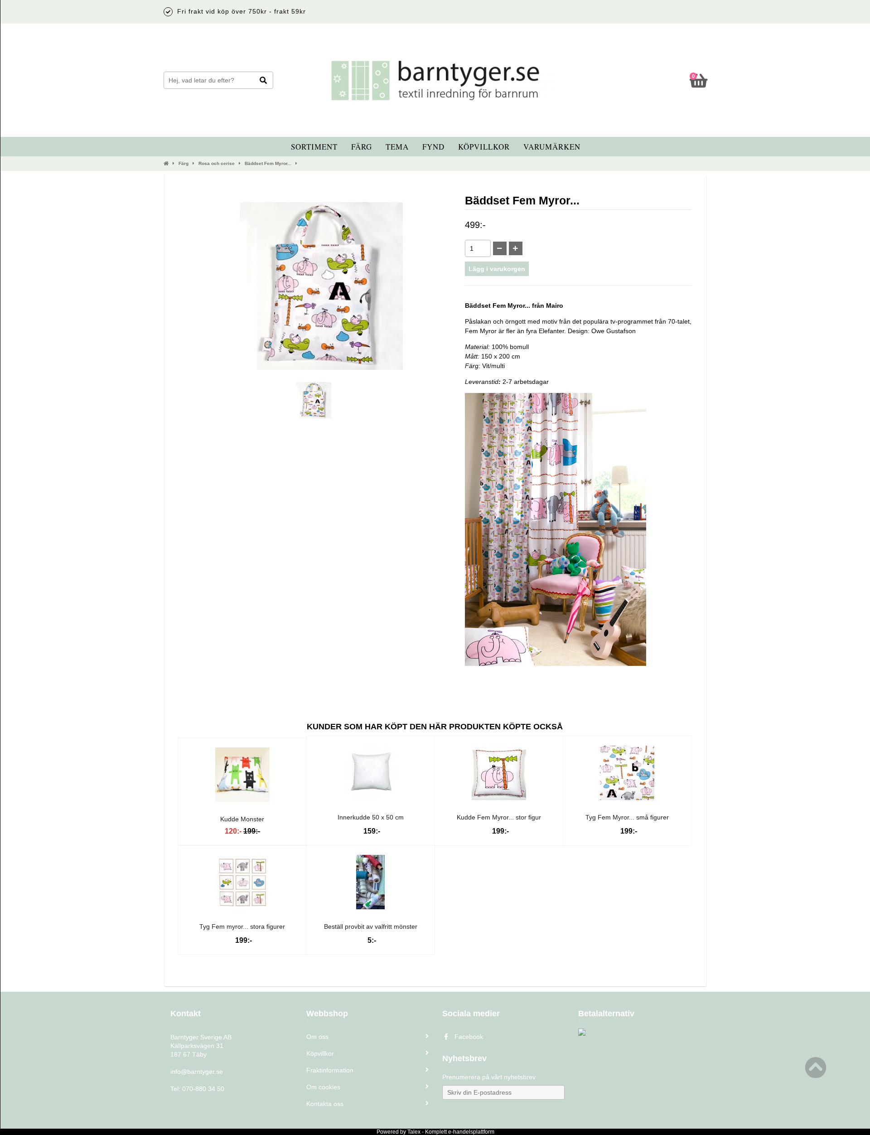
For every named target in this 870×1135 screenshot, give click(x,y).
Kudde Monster (242, 819)
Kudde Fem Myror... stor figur (499, 817)
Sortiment (314, 146)
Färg (361, 146)
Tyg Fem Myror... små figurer (627, 817)
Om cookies (323, 1087)
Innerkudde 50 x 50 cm (371, 817)
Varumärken (551, 146)
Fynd (433, 146)
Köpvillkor (484, 146)
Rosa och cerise (216, 163)
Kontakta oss (324, 1103)
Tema (397, 146)
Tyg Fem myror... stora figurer (242, 926)
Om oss (317, 1036)
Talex (413, 1132)
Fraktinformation (329, 1070)
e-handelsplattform (471, 1132)
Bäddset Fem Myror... (268, 163)
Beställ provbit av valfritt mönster (370, 926)
